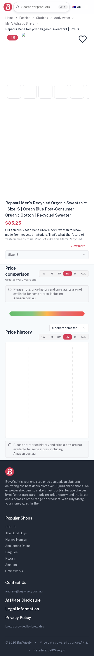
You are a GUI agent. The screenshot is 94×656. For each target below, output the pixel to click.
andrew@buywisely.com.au (24, 591)
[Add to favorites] (83, 39)
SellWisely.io (56, 650)
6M (68, 273)
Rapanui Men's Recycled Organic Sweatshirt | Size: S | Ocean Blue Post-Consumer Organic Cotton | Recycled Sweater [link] (43, 29)
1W (43, 273)
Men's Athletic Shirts (19, 23)
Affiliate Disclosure (23, 600)
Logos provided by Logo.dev (24, 626)
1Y (75, 273)
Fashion (24, 18)
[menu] (87, 7)
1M (51, 273)
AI (65, 6)
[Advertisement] (47, 151)
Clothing (42, 18)
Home (9, 18)
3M (59, 273)
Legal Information (22, 609)
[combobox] (41, 7)
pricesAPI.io (80, 642)
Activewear (62, 18)
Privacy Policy (18, 617)
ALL (83, 273)
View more (78, 246)
